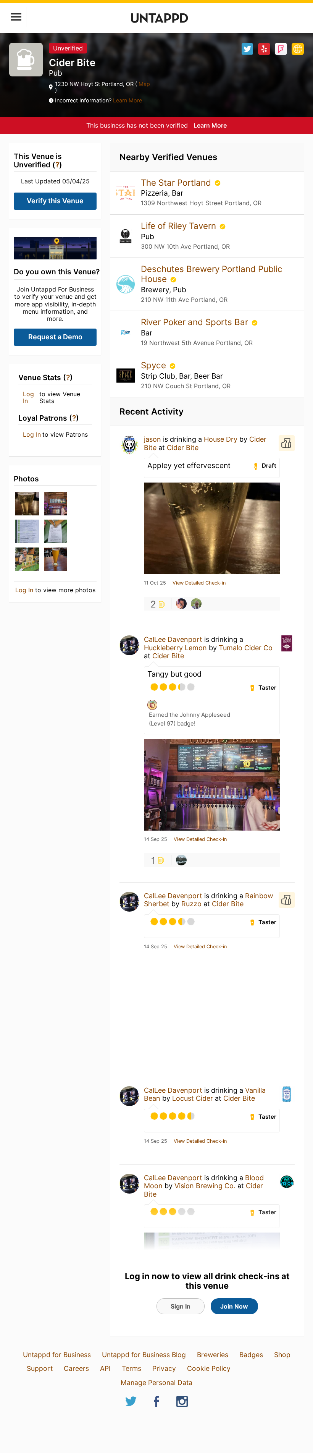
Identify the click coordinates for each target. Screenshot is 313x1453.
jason (152, 439)
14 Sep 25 (155, 839)
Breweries (212, 1355)
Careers (76, 1368)
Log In (28, 397)
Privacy (164, 1368)
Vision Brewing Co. (205, 1186)
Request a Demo (55, 337)
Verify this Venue (55, 201)
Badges (251, 1355)
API (105, 1368)
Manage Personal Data (156, 1382)
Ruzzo (191, 904)
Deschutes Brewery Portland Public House (211, 274)
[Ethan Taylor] (196, 603)
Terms (131, 1368)
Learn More (127, 100)
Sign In (180, 1306)
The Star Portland (177, 182)
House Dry (220, 439)
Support (40, 1368)
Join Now (234, 1306)
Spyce (154, 365)
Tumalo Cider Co (246, 648)
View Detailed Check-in (199, 583)
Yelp (264, 49)
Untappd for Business (57, 1355)
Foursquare (281, 49)
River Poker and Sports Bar (195, 322)
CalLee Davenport (173, 639)
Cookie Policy (209, 1368)
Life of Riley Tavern (179, 225)
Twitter (247, 49)
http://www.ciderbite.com (298, 49)
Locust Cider (192, 1098)
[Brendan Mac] (181, 860)
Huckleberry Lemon (175, 648)
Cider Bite (182, 448)
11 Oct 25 (155, 583)
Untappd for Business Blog (144, 1355)
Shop (282, 1355)
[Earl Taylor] (181, 603)
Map (143, 84)
